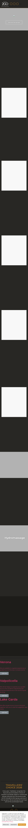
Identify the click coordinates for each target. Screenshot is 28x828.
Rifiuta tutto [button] (6, 824)
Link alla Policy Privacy (7, 821)
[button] (20, 4)
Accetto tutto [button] (22, 824)
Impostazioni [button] (14, 824)
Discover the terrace (14, 22)
